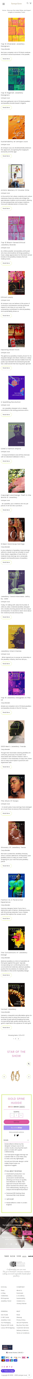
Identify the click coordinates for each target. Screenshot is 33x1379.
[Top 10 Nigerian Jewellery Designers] (16, 78)
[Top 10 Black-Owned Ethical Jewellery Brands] (16, 228)
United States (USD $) (15, 1352)
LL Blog (3, 1293)
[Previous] (4, 1077)
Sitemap (19, 1317)
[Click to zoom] (29, 1064)
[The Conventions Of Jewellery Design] (16, 938)
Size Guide (4, 1315)
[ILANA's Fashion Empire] (16, 434)
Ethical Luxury (7, 297)
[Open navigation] (5, 4)
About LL (19, 1290)
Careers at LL (21, 1301)
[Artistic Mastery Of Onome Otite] (16, 176)
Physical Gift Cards (7, 1325)
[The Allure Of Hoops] (16, 786)
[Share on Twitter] (18, 1136)
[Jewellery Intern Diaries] (16, 637)
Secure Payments (22, 1322)
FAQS (18, 1315)
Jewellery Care (6, 1320)
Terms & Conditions (23, 1333)
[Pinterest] (21, 1244)
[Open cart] (30, 3)
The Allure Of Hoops (9, 801)
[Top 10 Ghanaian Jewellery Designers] (16, 29)
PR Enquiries (5, 1298)
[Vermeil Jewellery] (16, 995)
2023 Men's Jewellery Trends (13, 746)
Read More (6, 59)
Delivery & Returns (23, 1330)
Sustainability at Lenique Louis (14, 142)
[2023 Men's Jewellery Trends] (16, 732)
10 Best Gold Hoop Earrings (13, 544)
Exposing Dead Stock (10, 350)
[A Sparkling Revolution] (16, 388)
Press (2, 1290)
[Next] (29, 1077)
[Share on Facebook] (15, 1136)
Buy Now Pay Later (23, 1325)
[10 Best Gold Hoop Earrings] (16, 529)
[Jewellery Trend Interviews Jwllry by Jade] (16, 582)
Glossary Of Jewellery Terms (13, 847)
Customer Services (23, 1328)
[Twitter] (16, 1244)
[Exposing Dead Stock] (16, 335)
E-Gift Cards (5, 1317)
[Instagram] (11, 1244)
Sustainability (21, 1298)
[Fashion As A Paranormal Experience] (16, 885)
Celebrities (4, 1296)
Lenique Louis (22, 1375)
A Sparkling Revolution (11, 402)
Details (6, 1140)
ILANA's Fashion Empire (11, 449)
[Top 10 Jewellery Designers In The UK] (16, 683)
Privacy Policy (21, 1320)
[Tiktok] (25, 1244)
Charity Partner (22, 1303)
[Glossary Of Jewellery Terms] (16, 833)
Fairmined (20, 1293)
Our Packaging (6, 1322)
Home (4, 10)
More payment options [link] (16, 1132)
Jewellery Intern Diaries (11, 651)
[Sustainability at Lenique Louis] (16, 127)
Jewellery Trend (6, 1301)
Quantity (16, 1112)
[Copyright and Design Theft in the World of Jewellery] (16, 481)
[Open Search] (27, 3)
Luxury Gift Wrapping (7, 1328)
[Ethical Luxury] (16, 283)
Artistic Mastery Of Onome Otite (15, 190)
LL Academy (20, 1296)
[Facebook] (7, 1244)
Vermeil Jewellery (8, 1009)
